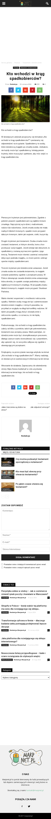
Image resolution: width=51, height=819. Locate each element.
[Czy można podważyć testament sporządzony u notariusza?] (7, 462)
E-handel (5, 598)
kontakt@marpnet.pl (35, 790)
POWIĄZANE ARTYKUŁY (13, 449)
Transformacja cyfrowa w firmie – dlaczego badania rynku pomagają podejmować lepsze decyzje (23, 623)
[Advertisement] (25, 33)
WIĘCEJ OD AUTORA (11, 452)
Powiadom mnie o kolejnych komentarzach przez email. (25, 564)
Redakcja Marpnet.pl (18, 598)
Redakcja (13, 84)
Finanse (16, 68)
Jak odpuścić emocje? (40, 407)
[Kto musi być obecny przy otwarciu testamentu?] (7, 474)
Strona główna (6, 63)
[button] (47, 3)
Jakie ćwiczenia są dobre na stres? (13, 408)
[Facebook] (22, 806)
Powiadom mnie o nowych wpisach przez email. (22, 568)
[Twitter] (29, 806)
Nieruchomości (7, 660)
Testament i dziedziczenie (29, 68)
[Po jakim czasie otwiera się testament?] (7, 486)
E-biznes (5, 612)
